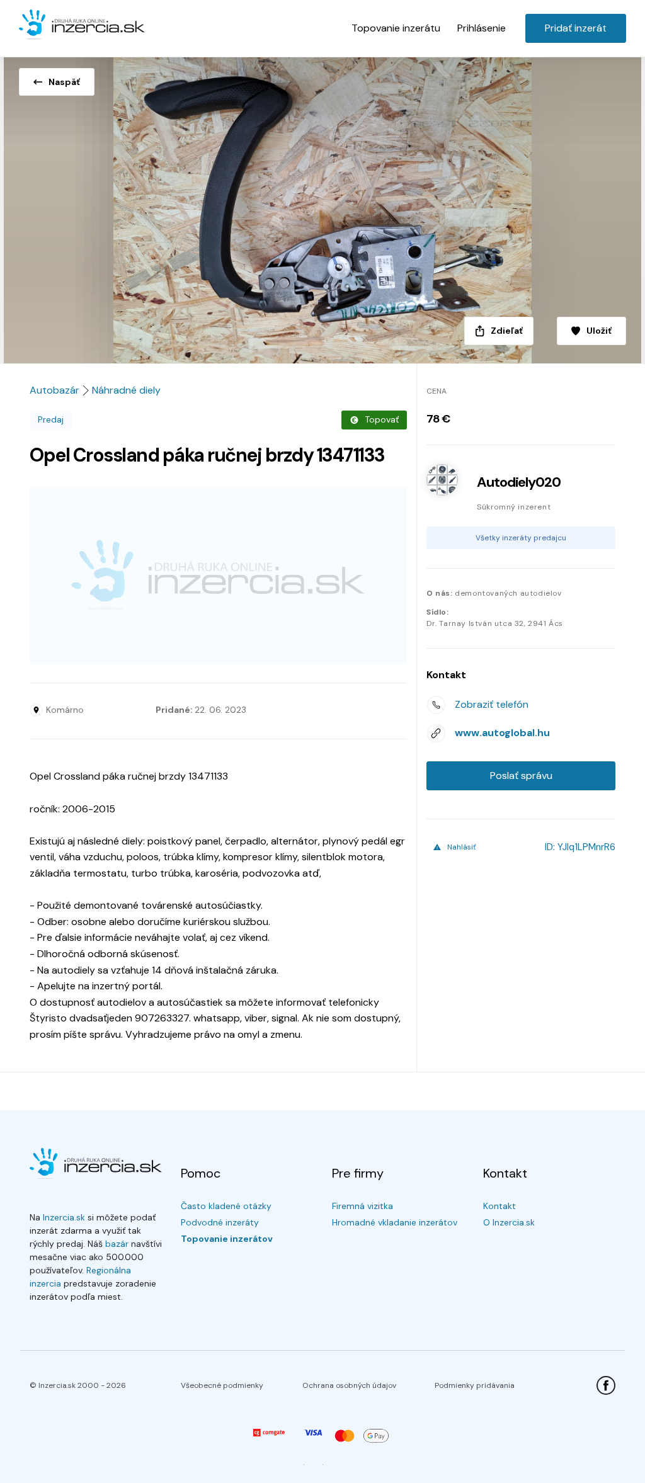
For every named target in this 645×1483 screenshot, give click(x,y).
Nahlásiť (461, 847)
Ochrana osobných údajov (349, 1385)
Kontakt (499, 1206)
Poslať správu (521, 775)
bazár (116, 1243)
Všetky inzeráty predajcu (521, 538)
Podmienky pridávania (475, 1385)
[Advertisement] (218, 575)
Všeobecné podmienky (222, 1385)
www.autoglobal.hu (502, 732)
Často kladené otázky (226, 1206)
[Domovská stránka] (82, 25)
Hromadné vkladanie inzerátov (394, 1222)
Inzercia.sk (64, 1217)
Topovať (382, 419)
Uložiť (599, 330)
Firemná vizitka (362, 1206)
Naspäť (64, 82)
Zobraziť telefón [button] (491, 704)
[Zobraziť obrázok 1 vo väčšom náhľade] (322, 206)
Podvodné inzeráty (220, 1222)
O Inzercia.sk (509, 1222)
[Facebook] (605, 1385)
